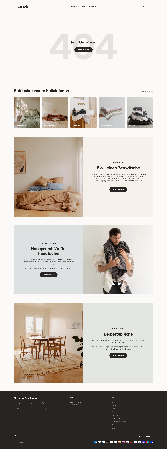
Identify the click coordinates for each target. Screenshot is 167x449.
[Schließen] (162, 389)
